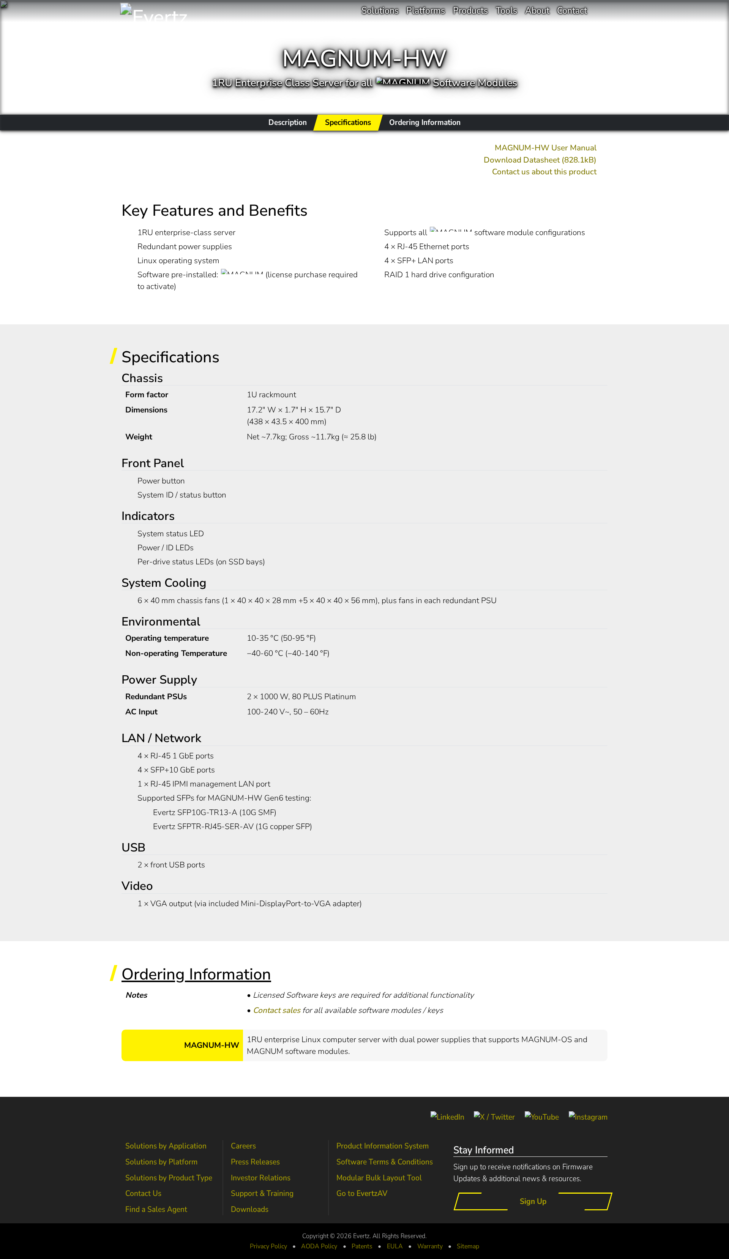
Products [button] (470, 10)
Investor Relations (260, 1177)
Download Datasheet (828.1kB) (540, 160)
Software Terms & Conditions (384, 1161)
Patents (362, 1246)
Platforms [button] (425, 10)
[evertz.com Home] (174, 11)
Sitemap (468, 1246)
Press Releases (255, 1161)
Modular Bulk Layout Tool (379, 1177)
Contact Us (143, 1193)
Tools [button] (506, 10)
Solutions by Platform (161, 1161)
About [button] (537, 10)
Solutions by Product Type (168, 1177)
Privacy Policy (268, 1246)
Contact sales (276, 1010)
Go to (361, 1193)
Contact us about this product (544, 171)
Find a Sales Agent (156, 1209)
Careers (243, 1146)
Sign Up (533, 1201)
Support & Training (262, 1193)
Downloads (249, 1209)
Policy (319, 1246)
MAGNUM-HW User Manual (545, 147)
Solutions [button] (380, 10)
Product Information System (382, 1146)
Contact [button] (572, 10)
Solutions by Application (166, 1146)
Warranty (430, 1246)
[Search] (601, 11)
